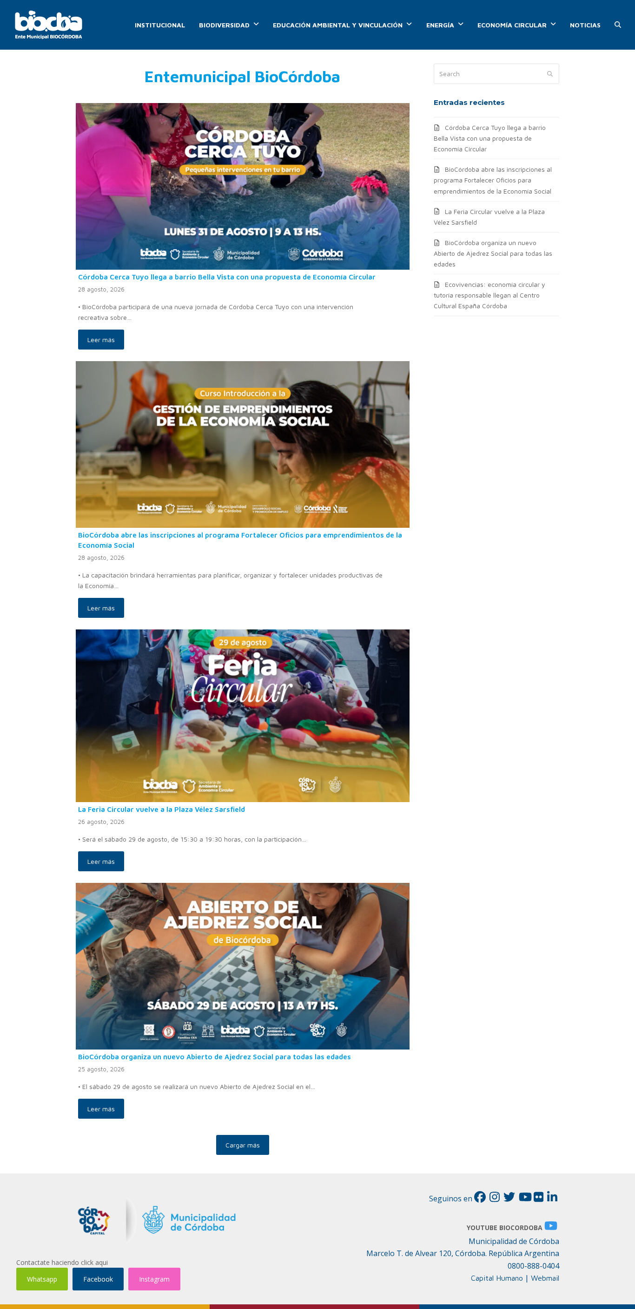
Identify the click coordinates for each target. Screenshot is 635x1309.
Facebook (98, 1279)
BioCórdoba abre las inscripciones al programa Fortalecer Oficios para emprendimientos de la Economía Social (493, 179)
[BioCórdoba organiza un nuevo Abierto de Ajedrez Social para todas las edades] (243, 965)
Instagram (154, 1279)
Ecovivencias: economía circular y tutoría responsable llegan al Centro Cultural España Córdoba (489, 295)
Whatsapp (42, 1279)
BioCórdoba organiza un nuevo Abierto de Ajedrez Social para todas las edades (214, 1056)
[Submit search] (550, 73)
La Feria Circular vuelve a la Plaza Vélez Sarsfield (161, 809)
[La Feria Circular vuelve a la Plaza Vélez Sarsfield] (243, 715)
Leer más (101, 339)
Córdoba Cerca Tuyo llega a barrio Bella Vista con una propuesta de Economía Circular (227, 276)
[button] (618, 25)
